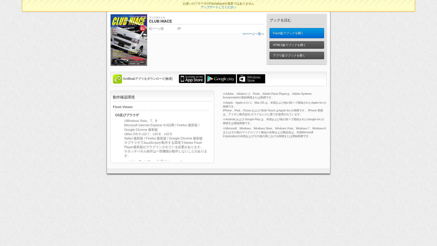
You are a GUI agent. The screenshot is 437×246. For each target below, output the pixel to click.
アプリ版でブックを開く (288, 55)
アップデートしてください (218, 7)
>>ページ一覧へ (253, 34)
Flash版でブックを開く (288, 33)
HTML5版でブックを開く (289, 45)
